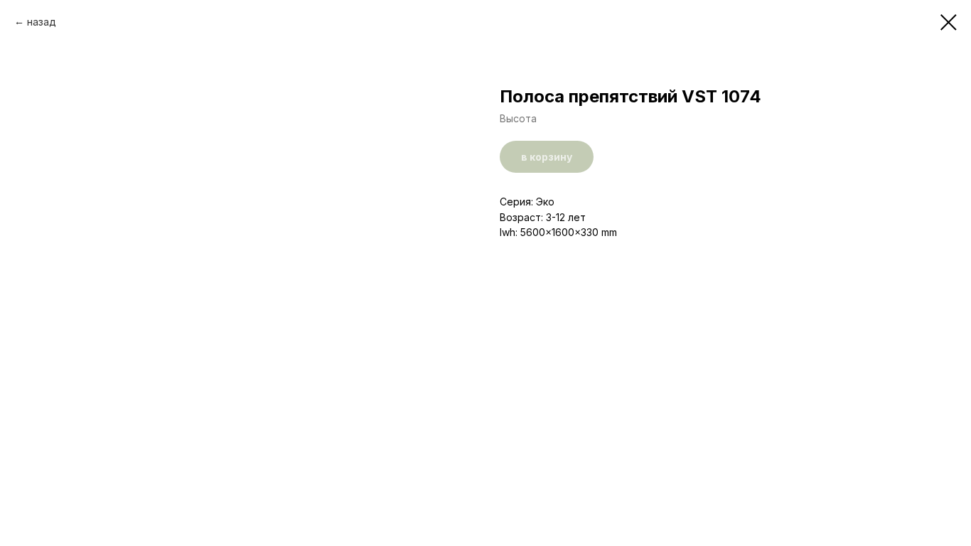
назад (41, 22)
